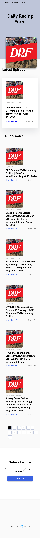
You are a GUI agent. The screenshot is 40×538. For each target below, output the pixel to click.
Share (28, 122)
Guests (22, 3)
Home (6, 3)
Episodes (14, 3)
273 (36, 432)
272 (30, 432)
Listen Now (10, 122)
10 (24, 432)
